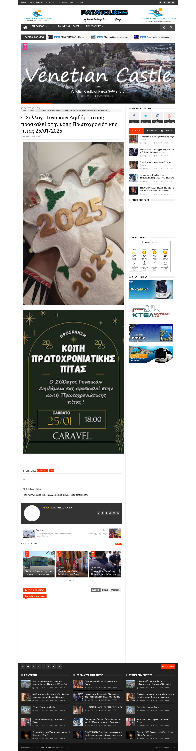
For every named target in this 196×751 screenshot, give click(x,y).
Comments (168, 131)
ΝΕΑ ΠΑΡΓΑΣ (30, 137)
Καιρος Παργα (151, 242)
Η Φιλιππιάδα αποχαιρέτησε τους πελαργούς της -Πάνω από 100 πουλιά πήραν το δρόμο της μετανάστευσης (50, 684)
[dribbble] (114, 513)
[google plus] (106, 513)
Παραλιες (39, 2)
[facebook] (102, 513)
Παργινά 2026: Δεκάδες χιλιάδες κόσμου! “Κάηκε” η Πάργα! (51, 733)
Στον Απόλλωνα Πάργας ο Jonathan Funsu (49, 720)
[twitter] (98, 513)
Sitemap (80, 2)
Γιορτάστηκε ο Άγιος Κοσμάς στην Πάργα (155, 163)
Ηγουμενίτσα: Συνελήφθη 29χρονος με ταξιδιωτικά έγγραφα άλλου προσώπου (104, 574)
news (57, 37)
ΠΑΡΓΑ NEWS (37, 26)
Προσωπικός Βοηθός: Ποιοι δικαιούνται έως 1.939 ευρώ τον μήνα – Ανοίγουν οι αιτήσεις (157, 178)
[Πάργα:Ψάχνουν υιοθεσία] (26, 710)
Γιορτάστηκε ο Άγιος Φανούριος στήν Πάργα (157, 138)
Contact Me (169, 666)
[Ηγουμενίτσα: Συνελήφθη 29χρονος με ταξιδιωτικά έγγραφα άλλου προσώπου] (105, 564)
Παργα (31, 2)
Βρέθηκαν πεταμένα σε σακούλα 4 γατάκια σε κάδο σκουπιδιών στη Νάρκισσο (51, 695)
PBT (173, 747)
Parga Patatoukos (46, 747)
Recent (138, 131)
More (118, 544)
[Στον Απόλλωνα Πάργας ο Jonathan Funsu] (26, 722)
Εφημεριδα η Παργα (68, 26)
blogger (95, 590)
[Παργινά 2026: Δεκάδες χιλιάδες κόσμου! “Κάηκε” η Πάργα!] (26, 735)
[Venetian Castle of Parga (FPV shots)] (98, 73)
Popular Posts (153, 132)
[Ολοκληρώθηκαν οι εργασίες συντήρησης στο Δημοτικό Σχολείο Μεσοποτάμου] (136, 37)
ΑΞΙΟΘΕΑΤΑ (50, 2)
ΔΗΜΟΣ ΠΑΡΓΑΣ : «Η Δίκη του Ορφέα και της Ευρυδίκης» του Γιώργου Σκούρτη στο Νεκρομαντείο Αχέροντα (157, 191)
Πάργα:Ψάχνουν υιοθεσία (44, 707)
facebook (115, 590)
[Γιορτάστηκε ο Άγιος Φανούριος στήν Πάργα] (72, 564)
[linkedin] (117, 513)
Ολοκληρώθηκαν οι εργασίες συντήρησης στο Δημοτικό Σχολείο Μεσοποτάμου (38, 574)
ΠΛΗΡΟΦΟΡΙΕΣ (93, 26)
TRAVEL (72, 2)
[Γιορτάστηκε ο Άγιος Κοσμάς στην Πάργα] (133, 165)
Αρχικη (23, 2)
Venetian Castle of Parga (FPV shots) (98, 91)
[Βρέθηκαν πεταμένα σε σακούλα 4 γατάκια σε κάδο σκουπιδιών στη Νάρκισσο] (26, 697)
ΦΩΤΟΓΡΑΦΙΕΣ (62, 2)
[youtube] (110, 513)
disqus (105, 590)
